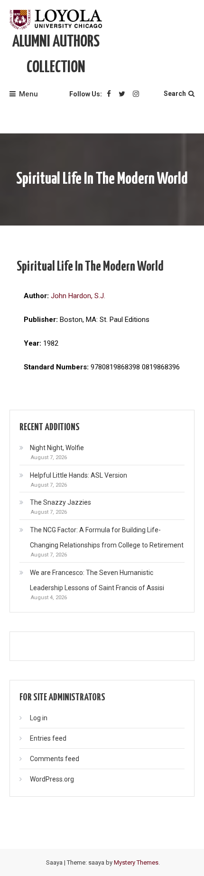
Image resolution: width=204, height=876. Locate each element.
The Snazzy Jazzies (60, 502)
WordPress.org (52, 779)
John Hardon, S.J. (78, 296)
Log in (38, 718)
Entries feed (48, 738)
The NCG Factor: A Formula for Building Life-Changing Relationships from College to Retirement (107, 537)
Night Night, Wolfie (57, 448)
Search (175, 93)
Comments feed (54, 759)
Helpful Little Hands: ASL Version (78, 475)
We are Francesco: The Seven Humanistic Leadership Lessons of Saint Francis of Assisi (97, 580)
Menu (28, 94)
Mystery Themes (136, 862)
